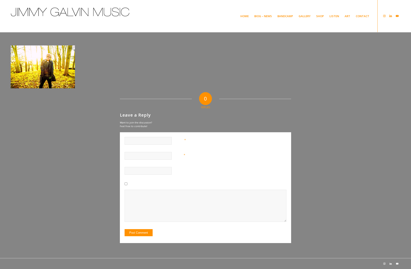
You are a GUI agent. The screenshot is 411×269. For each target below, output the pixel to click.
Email (181, 155)
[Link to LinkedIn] (390, 16)
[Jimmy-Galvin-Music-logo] (70, 22)
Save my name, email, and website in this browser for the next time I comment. (177, 184)
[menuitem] (245, 16)
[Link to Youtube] (397, 16)
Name (181, 140)
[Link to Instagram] (384, 16)
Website (181, 169)
